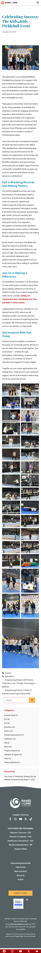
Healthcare (8, 739)
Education (7, 727)
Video (6, 758)
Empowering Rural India (20, 863)
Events (8, 673)
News (6, 747)
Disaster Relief (9, 715)
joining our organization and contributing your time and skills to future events (19, 299)
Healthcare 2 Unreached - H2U (20, 841)
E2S (5, 723)
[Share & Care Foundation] (9, 2)
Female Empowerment (12, 735)
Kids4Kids (9, 676)
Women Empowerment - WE (20, 845)
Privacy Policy (19, 936)
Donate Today (20, 893)
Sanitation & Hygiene (11, 755)
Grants (20, 879)
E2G (5, 719)
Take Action (20, 867)
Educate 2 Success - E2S (20, 832)
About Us (20, 875)
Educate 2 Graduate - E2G (20, 837)
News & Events (20, 871)
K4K (5, 743)
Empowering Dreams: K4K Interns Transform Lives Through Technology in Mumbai (18, 683)
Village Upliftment (10, 762)
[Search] (32, 700)
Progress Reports (10, 751)
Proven (33, 936)
